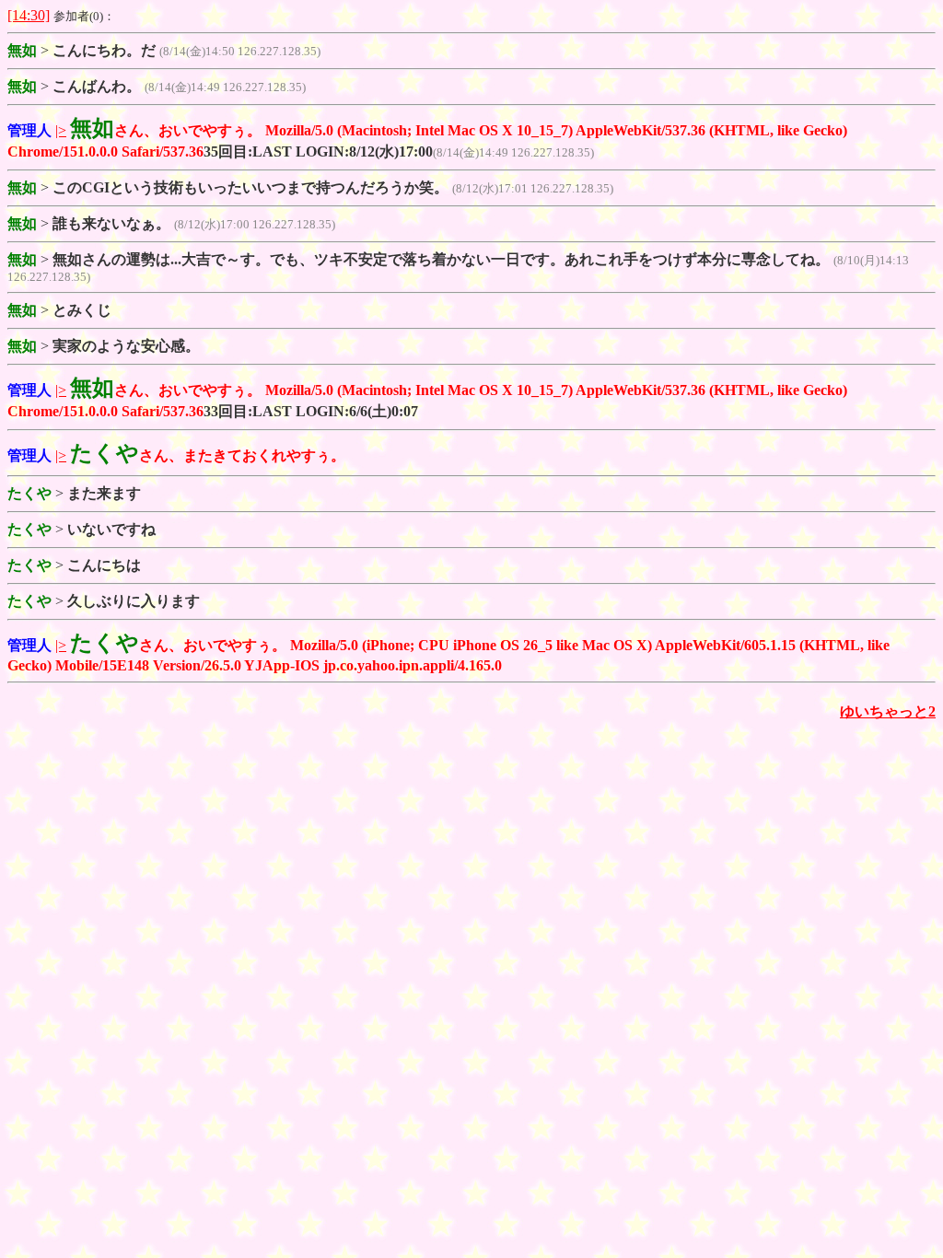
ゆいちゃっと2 (888, 711)
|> (60, 130)
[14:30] (28, 15)
